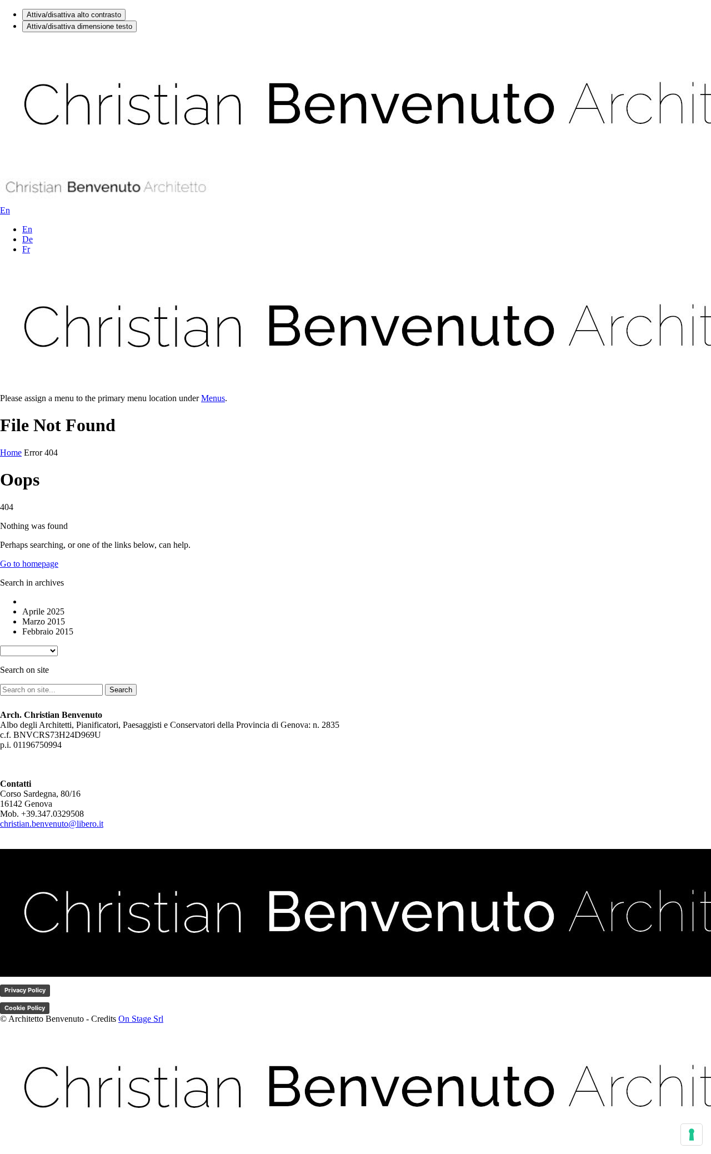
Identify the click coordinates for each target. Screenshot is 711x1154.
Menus (213, 398)
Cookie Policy (24, 1008)
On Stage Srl (140, 1018)
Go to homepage (29, 563)
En (27, 229)
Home (11, 452)
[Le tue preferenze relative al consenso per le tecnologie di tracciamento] (691, 1134)
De (27, 239)
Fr (26, 249)
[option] (366, 602)
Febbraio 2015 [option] (47, 631)
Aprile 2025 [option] (43, 611)
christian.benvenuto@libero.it (51, 823)
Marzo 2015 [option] (43, 621)
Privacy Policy (25, 990)
